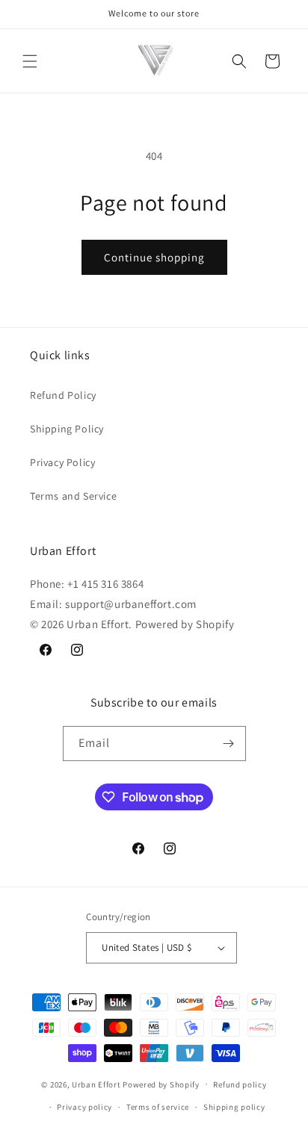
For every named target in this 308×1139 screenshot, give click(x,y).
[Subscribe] (228, 743)
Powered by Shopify (161, 1084)
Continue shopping (154, 257)
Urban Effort (96, 1084)
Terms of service (157, 1107)
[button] (29, 61)
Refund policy (239, 1084)
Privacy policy (84, 1107)
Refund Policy (63, 395)
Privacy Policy (62, 462)
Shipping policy (234, 1107)
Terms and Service (73, 496)
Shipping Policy (67, 428)
